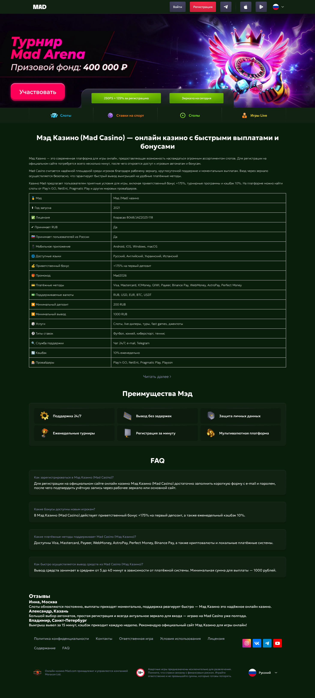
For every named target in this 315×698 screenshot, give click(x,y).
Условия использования (180, 638)
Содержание (45, 648)
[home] (40, 7)
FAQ (65, 648)
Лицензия (216, 638)
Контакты (104, 638)
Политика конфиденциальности (61, 638)
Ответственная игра (136, 638)
